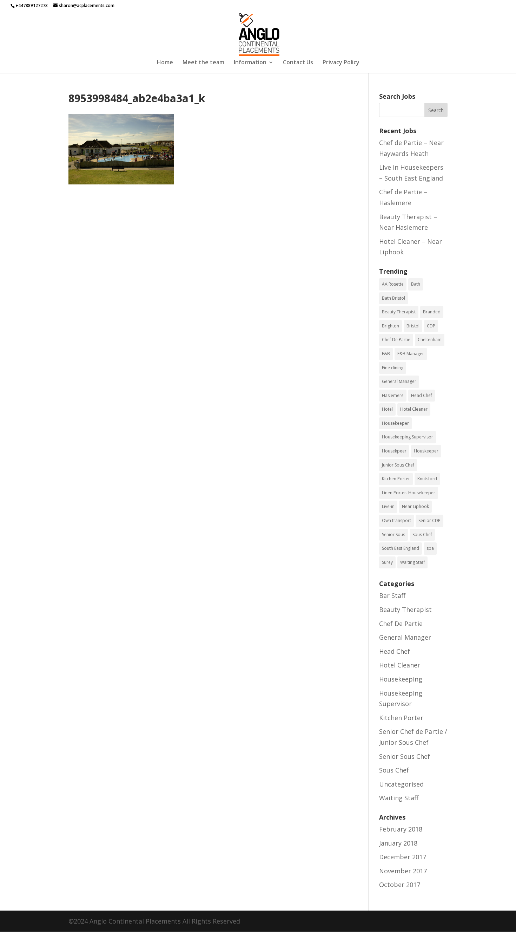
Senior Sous (393, 534)
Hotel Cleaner (414, 409)
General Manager (399, 381)
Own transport (396, 520)
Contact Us (298, 63)
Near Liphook (415, 506)
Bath (415, 284)
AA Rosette (393, 284)
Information (250, 63)
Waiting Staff (412, 562)
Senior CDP (429, 520)
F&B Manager (410, 354)
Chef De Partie (396, 340)
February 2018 (400, 829)
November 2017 (403, 871)
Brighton (390, 326)
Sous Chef (422, 534)
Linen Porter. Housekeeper (408, 493)
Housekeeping (400, 679)
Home (165, 63)
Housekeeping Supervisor (407, 437)
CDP (431, 326)
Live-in (388, 506)
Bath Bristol (393, 298)
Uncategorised (401, 784)
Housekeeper (395, 423)
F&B (386, 354)
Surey (387, 562)
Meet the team (203, 63)
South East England (400, 548)
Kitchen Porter (396, 479)
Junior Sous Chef (398, 465)
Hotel (387, 409)
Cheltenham (430, 340)
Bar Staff (392, 595)
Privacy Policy (341, 63)
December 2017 (402, 857)
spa (430, 548)
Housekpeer (394, 451)
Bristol (412, 326)
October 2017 (399, 884)
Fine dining (392, 368)
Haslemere (393, 395)
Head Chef (421, 395)
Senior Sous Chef (404, 756)
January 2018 (398, 843)
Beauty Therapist (399, 312)
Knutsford (427, 479)
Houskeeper (426, 451)
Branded (432, 312)
